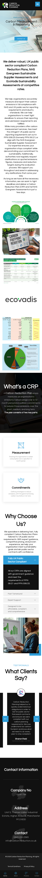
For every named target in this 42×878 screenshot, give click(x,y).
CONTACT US (21, 38)
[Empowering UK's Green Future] (11, 5)
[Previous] (5, 719)
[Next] (36, 719)
